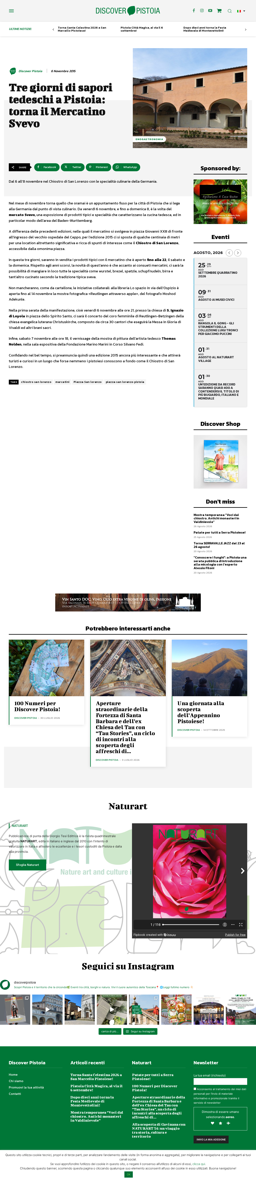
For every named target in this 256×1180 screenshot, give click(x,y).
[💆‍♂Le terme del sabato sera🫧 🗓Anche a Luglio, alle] (209, 1010)
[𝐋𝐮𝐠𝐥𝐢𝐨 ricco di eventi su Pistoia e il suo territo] (144, 1010)
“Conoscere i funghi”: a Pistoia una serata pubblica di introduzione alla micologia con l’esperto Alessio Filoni (220, 562)
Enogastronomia (149, 139)
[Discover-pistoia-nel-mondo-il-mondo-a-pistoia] (128, 11)
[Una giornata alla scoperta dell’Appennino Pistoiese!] (209, 668)
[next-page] (245, 29)
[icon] (219, 11)
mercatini (62, 382)
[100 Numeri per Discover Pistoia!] (46, 668)
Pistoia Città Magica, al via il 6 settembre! (142, 29)
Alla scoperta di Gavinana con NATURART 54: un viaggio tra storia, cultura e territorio (158, 1130)
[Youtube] (210, 11)
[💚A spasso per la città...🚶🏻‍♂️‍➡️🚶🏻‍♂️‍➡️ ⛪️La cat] (80, 1010)
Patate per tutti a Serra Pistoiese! (219, 532)
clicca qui (198, 1164)
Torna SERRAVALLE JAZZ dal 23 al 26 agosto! (219, 545)
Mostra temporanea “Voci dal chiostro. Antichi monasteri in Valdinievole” (216, 518)
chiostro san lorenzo (36, 382)
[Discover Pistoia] (13, 71)
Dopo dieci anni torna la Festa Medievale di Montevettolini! (204, 29)
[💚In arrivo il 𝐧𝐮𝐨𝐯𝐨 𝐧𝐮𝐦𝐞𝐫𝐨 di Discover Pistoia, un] (15, 1010)
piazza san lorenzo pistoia (125, 382)
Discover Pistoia (30, 71)
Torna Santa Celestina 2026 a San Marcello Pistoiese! (82, 29)
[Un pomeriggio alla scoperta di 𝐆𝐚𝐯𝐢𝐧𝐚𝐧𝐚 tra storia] (241, 1010)
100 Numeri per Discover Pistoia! (37, 706)
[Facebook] (194, 11)
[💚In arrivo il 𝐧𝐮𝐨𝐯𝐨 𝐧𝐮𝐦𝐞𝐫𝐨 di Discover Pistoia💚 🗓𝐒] (176, 1010)
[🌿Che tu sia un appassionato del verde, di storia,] (112, 1010)
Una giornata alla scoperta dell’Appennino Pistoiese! (200, 712)
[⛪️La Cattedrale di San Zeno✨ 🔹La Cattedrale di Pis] (47, 1010)
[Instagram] (202, 11)
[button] (241, 10)
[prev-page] (53, 29)
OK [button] (128, 1174)
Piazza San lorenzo (88, 382)
